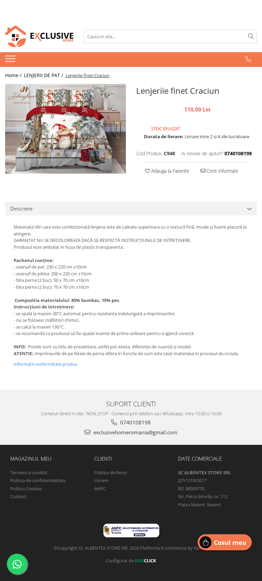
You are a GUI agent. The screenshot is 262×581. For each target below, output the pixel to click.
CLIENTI (103, 458)
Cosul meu (230, 542)
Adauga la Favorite (169, 171)
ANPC (100, 488)
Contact (18, 496)
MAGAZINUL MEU (31, 458)
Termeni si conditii (28, 472)
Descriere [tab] (21, 208)
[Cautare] (251, 36)
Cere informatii (221, 171)
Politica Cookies (26, 488)
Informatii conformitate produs (45, 364)
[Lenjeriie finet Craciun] (65, 128)
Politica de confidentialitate (38, 480)
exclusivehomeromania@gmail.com (134, 432)
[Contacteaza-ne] (248, 59)
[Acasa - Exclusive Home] (39, 36)
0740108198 (135, 422)
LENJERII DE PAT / (44, 75)
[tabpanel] (65, 128)
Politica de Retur (110, 472)
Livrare (101, 480)
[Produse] (11, 61)
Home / (14, 75)
